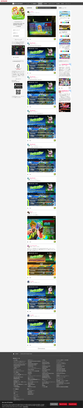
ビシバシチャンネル (17, 375)
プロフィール (16, 395)
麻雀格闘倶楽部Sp (17, 378)
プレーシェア (16, 394)
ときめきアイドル (45, 372)
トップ (27, 3)
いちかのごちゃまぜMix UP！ (61, 363)
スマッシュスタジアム (17, 369)
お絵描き (29, 385)
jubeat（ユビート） (17, 383)
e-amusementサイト (31, 390)
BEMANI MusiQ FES (31, 384)
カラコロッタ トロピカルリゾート (19, 362)
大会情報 (58, 3)
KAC (43, 384)
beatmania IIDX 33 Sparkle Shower (48, 373)
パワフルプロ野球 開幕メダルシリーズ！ (20, 374)
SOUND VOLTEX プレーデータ (19, 399)
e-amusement (16, 385)
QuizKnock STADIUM (45, 362)
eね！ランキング (16, 396)
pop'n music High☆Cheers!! (18, 377)
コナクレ (43, 364)
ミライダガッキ (30, 380)
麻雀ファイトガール (31, 378)
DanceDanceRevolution (46, 369)
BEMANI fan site (30, 394)
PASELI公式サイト (31, 393)
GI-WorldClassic (30, 366)
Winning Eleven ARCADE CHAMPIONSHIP (35, 361)
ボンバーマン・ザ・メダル (61, 377)
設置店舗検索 (16, 36)
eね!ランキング (51, 3)
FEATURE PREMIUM (45, 375)
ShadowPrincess (59, 367)
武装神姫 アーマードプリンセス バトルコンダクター (65, 375)
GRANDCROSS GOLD (46, 363)
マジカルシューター (17, 379)
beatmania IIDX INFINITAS (61, 373)
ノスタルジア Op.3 (17, 373)
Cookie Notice (25, 406)
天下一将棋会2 (16, 372)
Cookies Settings (54, 404)
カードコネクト (59, 361)
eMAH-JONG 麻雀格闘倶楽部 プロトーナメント (36, 379)
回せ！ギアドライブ (60, 379)
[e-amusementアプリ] (13, 354)
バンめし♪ (29, 374)
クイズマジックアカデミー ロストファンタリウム (22, 363)
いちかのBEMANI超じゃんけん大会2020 (63, 383)
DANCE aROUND (31, 369)
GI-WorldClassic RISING (61, 366)
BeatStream (30, 373)
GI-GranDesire (59, 364)
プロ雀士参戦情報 (17, 386)
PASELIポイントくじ (60, 384)
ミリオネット (44, 380)
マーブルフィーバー (60, 378)
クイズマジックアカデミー (61, 362)
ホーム (15, 390)
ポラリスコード (30, 377)
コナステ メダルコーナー (32, 367)
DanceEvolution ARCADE (61, 368)
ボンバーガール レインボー (46, 378)
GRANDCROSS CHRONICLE (33, 363)
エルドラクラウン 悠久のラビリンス (20, 361)
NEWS (62, 3)
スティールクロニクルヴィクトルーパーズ (35, 368)
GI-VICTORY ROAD (17, 366)
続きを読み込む (42, 348)
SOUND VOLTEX (45, 367)
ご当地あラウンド (17, 367)
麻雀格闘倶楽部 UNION (46, 377)
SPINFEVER (44, 368)
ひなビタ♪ (58, 374)
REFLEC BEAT (30, 383)
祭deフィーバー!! (45, 379)
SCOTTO (15, 368)
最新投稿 (40, 3)
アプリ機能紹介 (34, 3)
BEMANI (43, 385)
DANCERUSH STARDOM (61, 369)
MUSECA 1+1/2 (16, 380)
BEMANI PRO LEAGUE (32, 386)
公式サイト (15, 33)
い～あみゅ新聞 (44, 386)
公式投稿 (45, 3)
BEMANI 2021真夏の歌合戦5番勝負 (62, 386)
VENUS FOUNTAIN (45, 374)
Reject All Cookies (63, 404)
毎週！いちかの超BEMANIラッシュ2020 (20, 384)
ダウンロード (68, 3)
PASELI (58, 385)
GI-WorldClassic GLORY (46, 366)
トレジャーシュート (60, 372)
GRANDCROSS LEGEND (32, 364)
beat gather (30, 372)
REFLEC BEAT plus (45, 383)
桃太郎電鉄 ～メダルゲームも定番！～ (63, 380)
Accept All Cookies (72, 404)
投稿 (14, 393)
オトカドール (44, 361)
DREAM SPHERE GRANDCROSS (19, 364)
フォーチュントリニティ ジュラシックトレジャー (36, 375)
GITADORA (30, 362)
